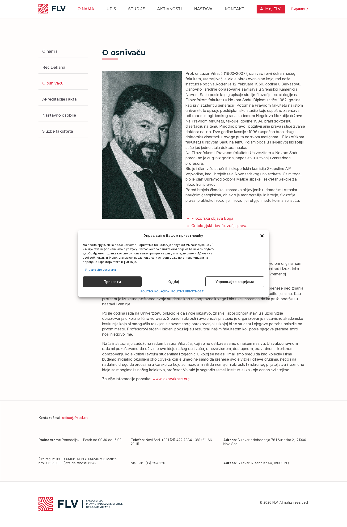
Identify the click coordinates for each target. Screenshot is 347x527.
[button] (262, 235)
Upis (111, 9)
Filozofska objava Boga (212, 218)
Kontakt (234, 9)
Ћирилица (300, 9)
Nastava (203, 9)
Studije (136, 9)
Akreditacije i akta (59, 99)
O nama (85, 9)
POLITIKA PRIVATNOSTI (187, 291)
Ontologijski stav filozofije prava (219, 225)
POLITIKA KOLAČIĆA (154, 291)
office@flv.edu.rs (75, 418)
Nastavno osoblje (59, 115)
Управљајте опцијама (235, 281)
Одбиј (173, 281)
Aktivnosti (169, 9)
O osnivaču (52, 83)
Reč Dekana (53, 67)
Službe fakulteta (57, 131)
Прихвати (112, 281)
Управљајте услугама (100, 269)
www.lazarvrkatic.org (171, 378)
